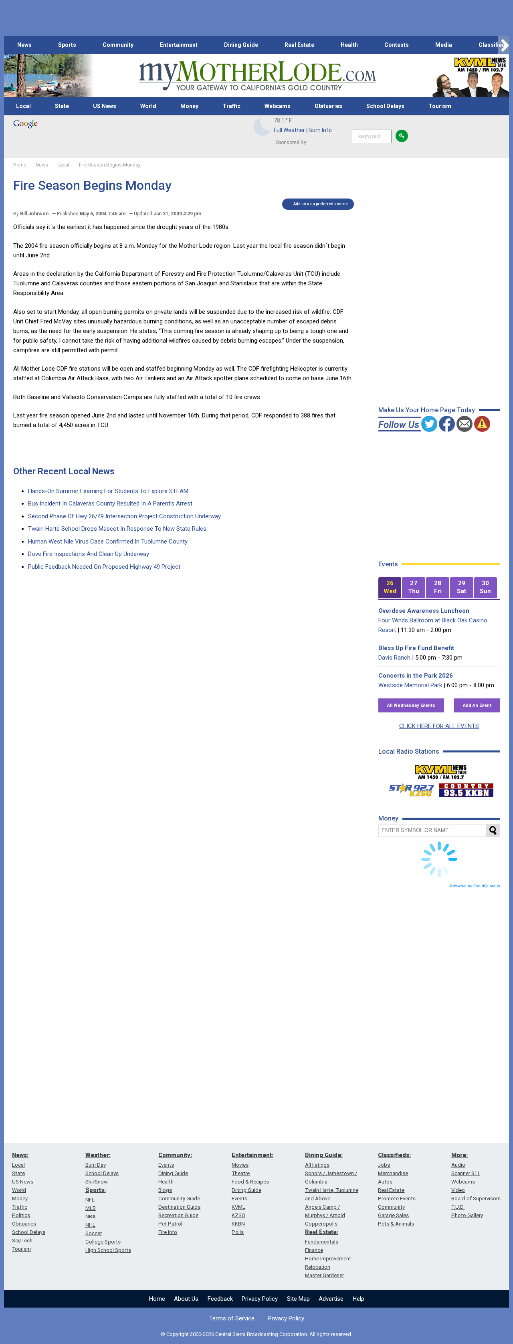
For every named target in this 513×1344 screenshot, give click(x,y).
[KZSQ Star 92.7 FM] (408, 788)
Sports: (95, 1190)
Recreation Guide (178, 1215)
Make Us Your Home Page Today (426, 410)
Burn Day (95, 1165)
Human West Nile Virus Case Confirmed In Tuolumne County (108, 541)
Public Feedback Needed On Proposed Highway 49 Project (104, 566)
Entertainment (179, 45)
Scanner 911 (465, 1173)
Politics (21, 1215)
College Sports (103, 1242)
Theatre (241, 1173)
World (148, 106)
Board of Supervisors (476, 1199)
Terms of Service (231, 1318)
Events (166, 1165)
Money (189, 106)
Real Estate (299, 45)
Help (358, 1298)
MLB (90, 1208)
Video (458, 1190)
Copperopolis (321, 1224)
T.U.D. (458, 1207)
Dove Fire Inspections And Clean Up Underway (88, 554)
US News (104, 106)
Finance (314, 1250)
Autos (385, 1182)
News (24, 45)
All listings (317, 1165)
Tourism (439, 106)
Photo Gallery (467, 1215)
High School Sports (108, 1250)
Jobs (384, 1165)
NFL (90, 1200)
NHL (90, 1225)
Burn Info (320, 130)
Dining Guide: (324, 1155)
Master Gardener (324, 1275)
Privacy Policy (260, 1298)
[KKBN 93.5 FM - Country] (466, 788)
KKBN (238, 1224)
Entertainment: (252, 1155)
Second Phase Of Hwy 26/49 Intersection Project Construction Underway (124, 516)
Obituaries (328, 106)
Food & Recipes (250, 1182)
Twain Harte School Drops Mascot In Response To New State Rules (117, 528)
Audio (458, 1165)
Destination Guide (179, 1207)
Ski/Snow (96, 1182)
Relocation (317, 1267)
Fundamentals (321, 1242)
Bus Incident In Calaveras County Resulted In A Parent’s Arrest (110, 503)
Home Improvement (328, 1259)
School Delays (385, 106)
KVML (238, 1207)
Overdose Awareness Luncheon (423, 610)
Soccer (93, 1233)
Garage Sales (393, 1215)
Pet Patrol (170, 1224)
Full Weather (289, 130)
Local (23, 106)
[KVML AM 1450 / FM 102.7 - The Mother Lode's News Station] (441, 769)
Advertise (331, 1298)
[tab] (390, 588)
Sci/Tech (22, 1241)
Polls (238, 1232)
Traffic (231, 106)
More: (459, 1155)
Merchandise (393, 1173)
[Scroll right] (503, 45)
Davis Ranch (394, 657)
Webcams (278, 106)
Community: (175, 1155)
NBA (90, 1217)
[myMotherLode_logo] (257, 75)
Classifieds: (394, 1155)
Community (118, 45)
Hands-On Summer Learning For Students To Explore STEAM (108, 491)
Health (349, 45)
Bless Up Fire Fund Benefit (416, 648)
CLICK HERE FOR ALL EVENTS (439, 726)
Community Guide (179, 1199)
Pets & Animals (396, 1224)
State (62, 106)
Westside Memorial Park (410, 685)
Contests (396, 45)
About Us (186, 1298)
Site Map (298, 1298)
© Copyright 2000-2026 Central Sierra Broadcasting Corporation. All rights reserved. (256, 1334)
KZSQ (238, 1215)
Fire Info (167, 1232)
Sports (67, 45)
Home (157, 1298)
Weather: (98, 1155)
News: (20, 1155)
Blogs (165, 1190)
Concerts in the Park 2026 (415, 675)
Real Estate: (321, 1232)
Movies (240, 1165)
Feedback (220, 1298)
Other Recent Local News (64, 471)
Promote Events (397, 1199)
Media (443, 45)
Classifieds (494, 45)
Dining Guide (241, 45)
